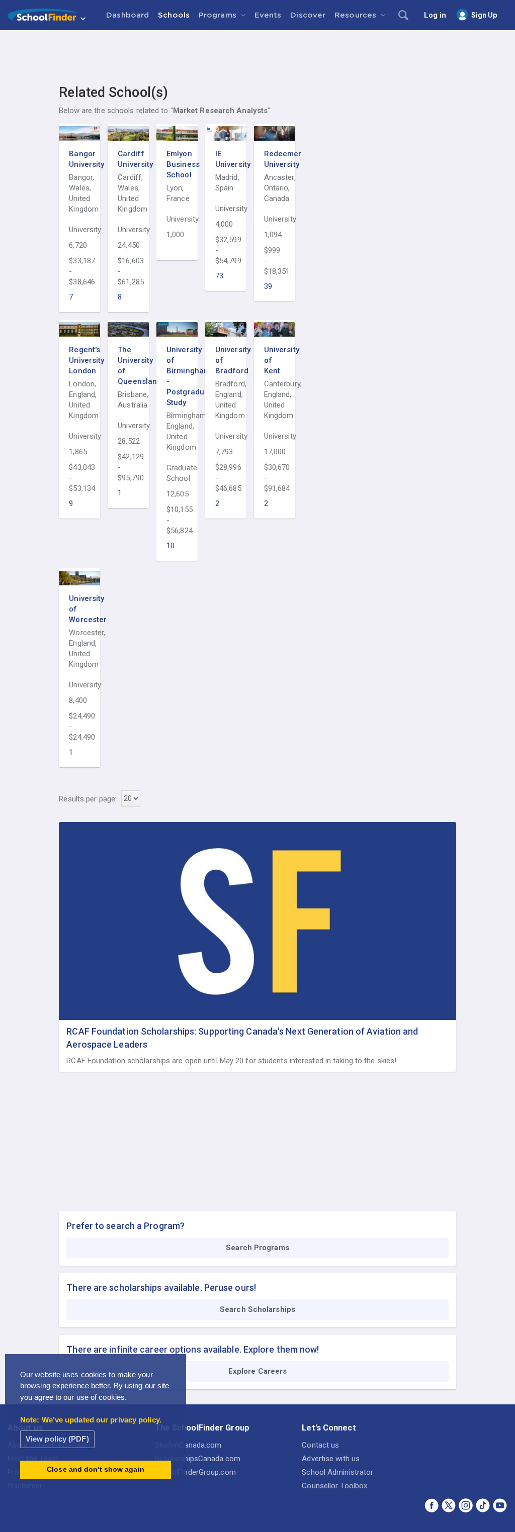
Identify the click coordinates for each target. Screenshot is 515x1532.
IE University (225, 159)
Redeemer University (274, 159)
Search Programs (257, 1247)
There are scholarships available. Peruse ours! (161, 1287)
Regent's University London (79, 360)
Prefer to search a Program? (125, 1225)
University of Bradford (225, 360)
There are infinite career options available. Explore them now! (192, 1349)
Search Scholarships (257, 1309)
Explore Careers (257, 1371)
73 (219, 275)
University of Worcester (79, 609)
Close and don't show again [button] (95, 1469)
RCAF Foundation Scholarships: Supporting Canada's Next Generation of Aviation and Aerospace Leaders (242, 1037)
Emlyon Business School (177, 164)
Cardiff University (128, 159)
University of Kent (274, 360)
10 (170, 545)
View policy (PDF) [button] (57, 1439)
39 (268, 286)
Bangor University (79, 159)
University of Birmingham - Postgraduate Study (177, 376)
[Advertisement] (257, 57)
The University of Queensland (128, 365)
